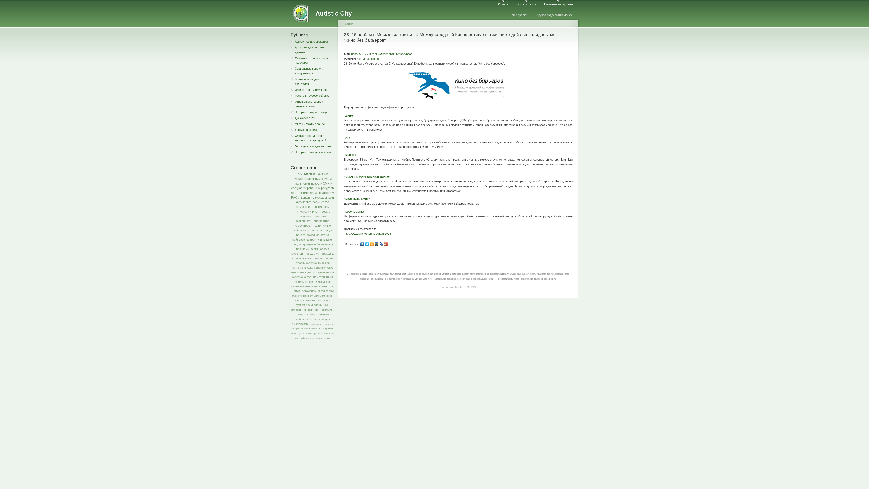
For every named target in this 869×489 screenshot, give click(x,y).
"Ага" (347, 137)
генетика (302, 314)
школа (308, 267)
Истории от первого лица (311, 112)
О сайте (503, 4)
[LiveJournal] (381, 244)
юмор (313, 314)
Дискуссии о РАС (305, 118)
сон (297, 338)
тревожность (312, 310)
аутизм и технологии (309, 305)
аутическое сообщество (312, 202)
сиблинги (306, 338)
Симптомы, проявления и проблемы (311, 61)
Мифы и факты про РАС (310, 124)
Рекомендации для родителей (307, 82)
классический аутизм (305, 296)
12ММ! (314, 253)
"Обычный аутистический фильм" (367, 177)
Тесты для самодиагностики (313, 146)
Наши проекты (519, 15)
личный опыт (306, 174)
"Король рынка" (354, 211)
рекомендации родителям (316, 192)
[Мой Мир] (376, 244)
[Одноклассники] (372, 244)
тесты (326, 338)
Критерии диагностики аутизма (309, 50)
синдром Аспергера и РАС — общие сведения (313, 211)
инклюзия (326, 239)
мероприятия (300, 253)
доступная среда (322, 230)
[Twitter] (367, 244)
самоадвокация (323, 197)
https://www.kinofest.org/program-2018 (367, 233)
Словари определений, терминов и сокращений (310, 138)
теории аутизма (306, 263)
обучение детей (314, 277)
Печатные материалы (558, 4)
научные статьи (306, 207)
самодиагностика (318, 235)
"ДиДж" (349, 115)
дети (294, 192)
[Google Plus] (386, 244)
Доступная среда (306, 130)
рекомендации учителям (318, 291)
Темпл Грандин (323, 258)
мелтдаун (296, 333)
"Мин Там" (351, 154)
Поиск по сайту (526, 4)
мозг (324, 286)
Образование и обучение (311, 89)
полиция (317, 338)
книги (329, 277)
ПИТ (326, 305)
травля (329, 328)
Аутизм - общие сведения (311, 41)
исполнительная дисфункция (313, 281)
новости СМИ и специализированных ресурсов (381, 54)
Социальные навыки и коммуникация (309, 71)
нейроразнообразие (305, 239)
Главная (348, 23)
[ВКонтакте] (362, 244)
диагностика (321, 221)
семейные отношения (305, 286)
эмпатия (296, 310)
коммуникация (304, 225)
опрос (316, 319)
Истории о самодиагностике (313, 152)
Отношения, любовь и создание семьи (309, 104)
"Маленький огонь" (357, 199)
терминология (320, 249)
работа (301, 235)
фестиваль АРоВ (314, 328)
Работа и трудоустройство (312, 95)
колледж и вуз (321, 300)
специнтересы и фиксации (318, 333)
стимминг (328, 310)
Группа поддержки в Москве (555, 15)
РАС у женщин (301, 197)
